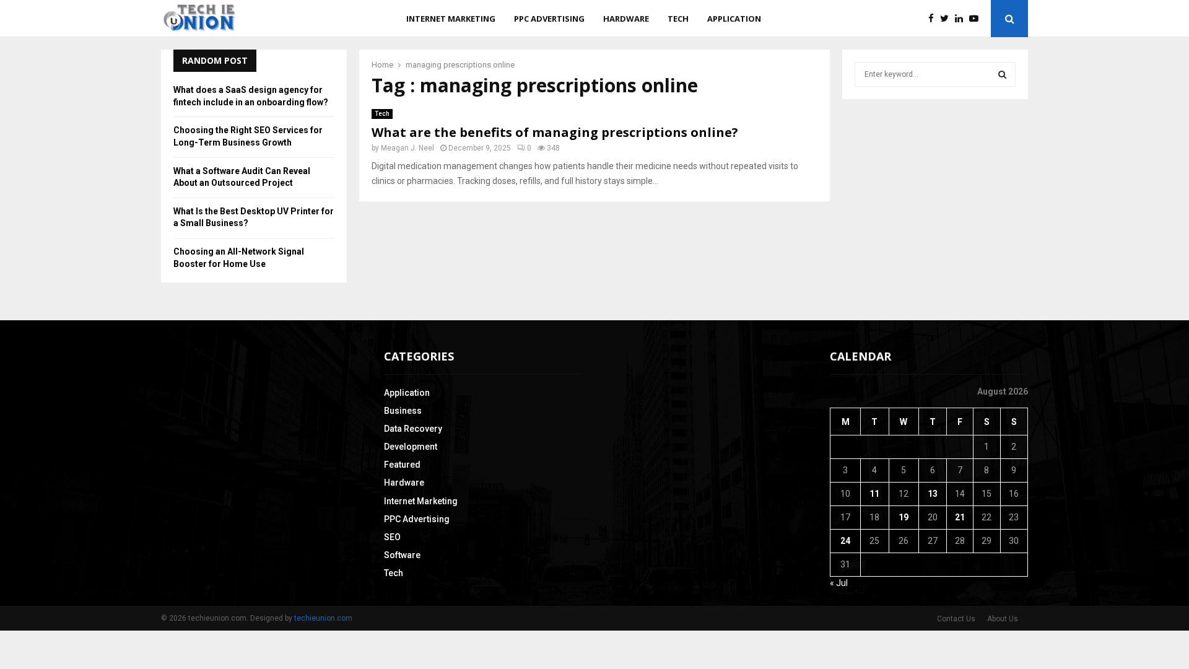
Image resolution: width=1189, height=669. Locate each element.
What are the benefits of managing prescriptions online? (555, 132)
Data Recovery (413, 429)
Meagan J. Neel (407, 148)
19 (903, 517)
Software (402, 555)
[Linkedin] (962, 19)
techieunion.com (323, 618)
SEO (392, 537)
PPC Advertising (549, 18)
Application (734, 18)
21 (960, 517)
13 (933, 494)
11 (874, 494)
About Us (1002, 618)
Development (410, 447)
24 (845, 541)
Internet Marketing (450, 18)
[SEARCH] (1002, 74)
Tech (678, 18)
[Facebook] (934, 19)
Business (403, 411)
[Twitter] (947, 19)
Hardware (626, 18)
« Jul (839, 583)
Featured (402, 465)
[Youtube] (977, 19)
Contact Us (956, 618)
